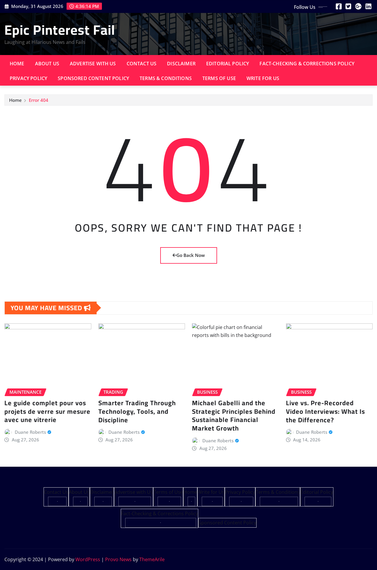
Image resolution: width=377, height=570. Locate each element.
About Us (47, 63)
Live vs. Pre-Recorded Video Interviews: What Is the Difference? (325, 411)
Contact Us (142, 63)
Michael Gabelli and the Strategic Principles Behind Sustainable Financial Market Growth (233, 415)
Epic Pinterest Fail (59, 29)
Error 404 (38, 100)
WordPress (87, 559)
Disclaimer (181, 63)
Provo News (118, 559)
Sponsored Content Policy (93, 78)
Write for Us (263, 78)
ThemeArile (152, 559)
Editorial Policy (227, 63)
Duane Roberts (30, 432)
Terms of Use (219, 78)
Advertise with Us (93, 63)
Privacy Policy (28, 78)
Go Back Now (190, 255)
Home (17, 63)
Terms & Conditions (166, 78)
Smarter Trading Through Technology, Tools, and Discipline (137, 411)
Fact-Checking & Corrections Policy (306, 63)
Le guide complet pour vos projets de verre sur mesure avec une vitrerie (47, 411)
